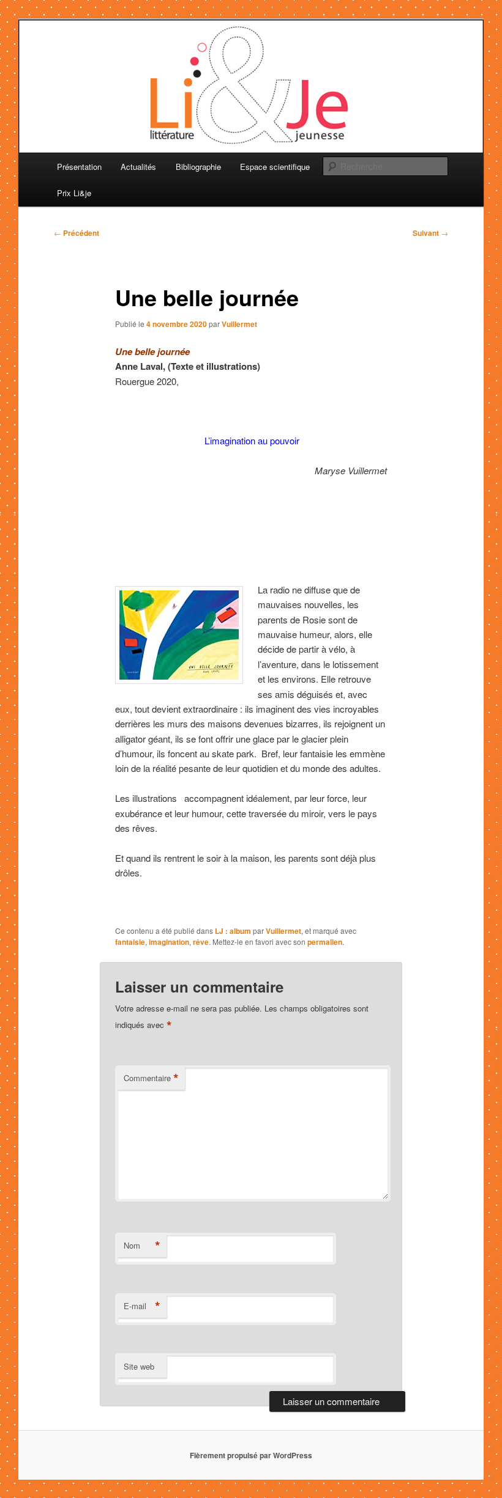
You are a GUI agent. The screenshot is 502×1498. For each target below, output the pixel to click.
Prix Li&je (74, 193)
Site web (139, 1366)
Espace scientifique (275, 166)
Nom (142, 1245)
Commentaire (151, 1078)
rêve (201, 941)
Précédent (76, 232)
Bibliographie (198, 166)
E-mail (142, 1306)
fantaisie (130, 941)
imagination (169, 941)
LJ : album (233, 930)
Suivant (430, 232)
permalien (324, 941)
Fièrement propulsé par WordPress (251, 1455)
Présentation (79, 166)
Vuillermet (239, 323)
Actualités (138, 166)
